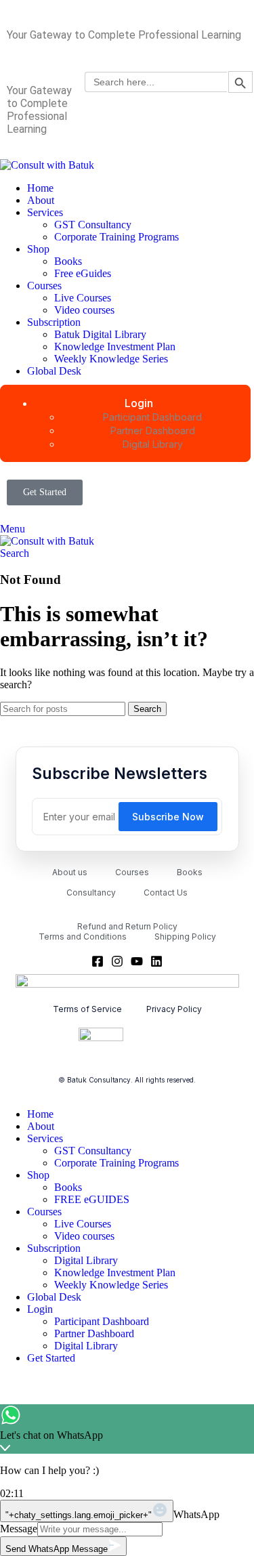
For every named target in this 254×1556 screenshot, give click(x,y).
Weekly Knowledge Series (111, 358)
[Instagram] (117, 961)
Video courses (84, 310)
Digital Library (86, 1260)
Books (68, 261)
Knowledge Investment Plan (114, 346)
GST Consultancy (92, 224)
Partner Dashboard (94, 1333)
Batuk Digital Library (100, 334)
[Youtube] (137, 961)
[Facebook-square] (97, 961)
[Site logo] (47, 165)
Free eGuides (82, 273)
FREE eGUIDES (91, 1199)
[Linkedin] (156, 961)
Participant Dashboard (101, 1321)
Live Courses (82, 297)
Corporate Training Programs (116, 237)
